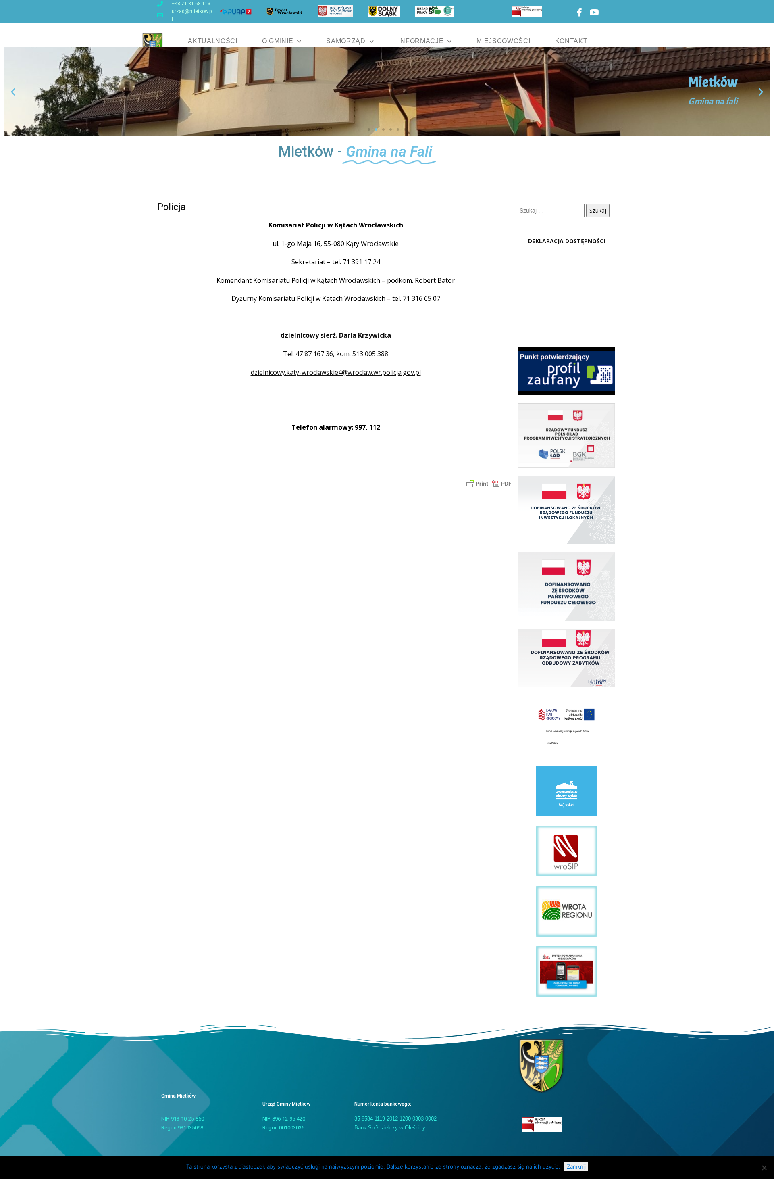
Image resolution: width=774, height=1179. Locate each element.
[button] (13, 91)
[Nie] (764, 1168)
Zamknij (576, 1166)
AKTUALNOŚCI (212, 41)
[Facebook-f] (579, 12)
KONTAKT (571, 41)
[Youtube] (594, 12)
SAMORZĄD (346, 41)
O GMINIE (277, 41)
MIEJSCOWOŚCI (503, 41)
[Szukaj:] (552, 210)
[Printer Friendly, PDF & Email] (489, 483)
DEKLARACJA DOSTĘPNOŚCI (566, 241)
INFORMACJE (420, 41)
